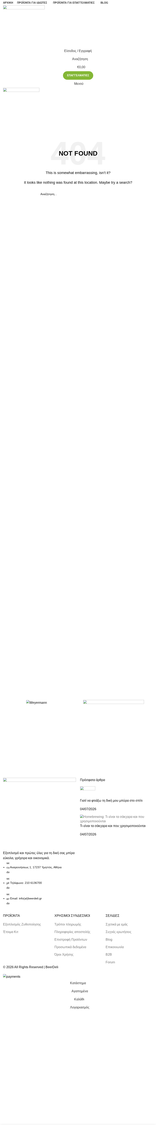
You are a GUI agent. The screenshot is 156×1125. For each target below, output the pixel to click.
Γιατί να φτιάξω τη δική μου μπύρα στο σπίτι (111, 800)
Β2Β (109, 954)
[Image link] (39, 813)
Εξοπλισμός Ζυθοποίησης (22, 924)
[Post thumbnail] (87, 792)
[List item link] (39, 883)
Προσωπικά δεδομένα (70, 947)
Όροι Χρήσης (64, 954)
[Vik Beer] (113, 712)
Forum (110, 962)
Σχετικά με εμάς (117, 924)
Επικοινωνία (115, 947)
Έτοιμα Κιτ (10, 932)
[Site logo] (24, 26)
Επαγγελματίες (78, 75)
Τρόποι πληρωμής (67, 924)
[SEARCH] (114, 194)
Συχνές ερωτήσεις (118, 932)
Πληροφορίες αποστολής (72, 932)
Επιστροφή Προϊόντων (70, 939)
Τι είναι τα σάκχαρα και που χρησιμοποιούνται (113, 826)
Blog (109, 939)
